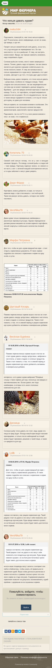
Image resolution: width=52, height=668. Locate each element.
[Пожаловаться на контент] (45, 32)
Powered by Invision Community (26, 664)
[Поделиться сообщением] (48, 32)
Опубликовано (21, 32)
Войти (26, 607)
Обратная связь (11, 657)
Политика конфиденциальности (34, 657)
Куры (30, 23)
